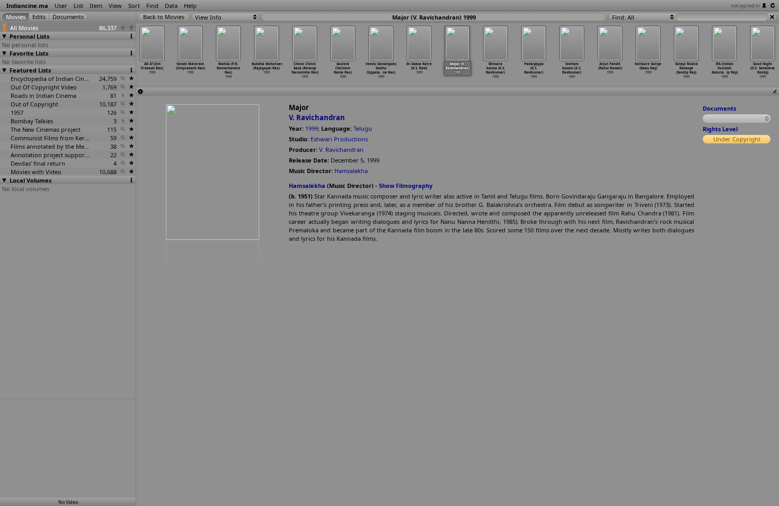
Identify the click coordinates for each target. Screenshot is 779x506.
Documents (719, 108)
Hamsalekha (351, 171)
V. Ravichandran (317, 117)
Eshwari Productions (339, 139)
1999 (311, 128)
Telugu (362, 128)
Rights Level (720, 129)
